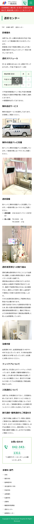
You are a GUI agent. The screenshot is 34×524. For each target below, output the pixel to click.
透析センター (9, 509)
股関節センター (10, 513)
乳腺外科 (7, 498)
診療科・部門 (8, 470)
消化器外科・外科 (10, 486)
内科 (6, 475)
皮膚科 (7, 501)
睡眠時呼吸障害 (10, 505)
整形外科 (7, 478)
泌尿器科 (7, 494)
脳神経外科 (8, 482)
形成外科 (7, 490)
